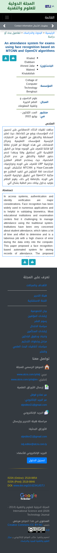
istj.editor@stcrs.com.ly (34, 444)
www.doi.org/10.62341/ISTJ (28, 485)
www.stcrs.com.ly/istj (28, 374)
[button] (52, 26)
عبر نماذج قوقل (38, 394)
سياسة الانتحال (38, 326)
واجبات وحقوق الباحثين (34, 336)
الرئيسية (50, 32)
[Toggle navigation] (7, 17)
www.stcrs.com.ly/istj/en (24, 379)
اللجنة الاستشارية (37, 300)
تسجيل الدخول (37, 460)
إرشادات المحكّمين (37, 331)
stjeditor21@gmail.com (34, 436)
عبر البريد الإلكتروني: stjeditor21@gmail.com (34, 402)
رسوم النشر (40, 321)
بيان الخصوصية (39, 311)
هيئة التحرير (40, 295)
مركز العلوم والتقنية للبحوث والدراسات (28, 539)
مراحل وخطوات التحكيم (34, 341)
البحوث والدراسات (32, 32)
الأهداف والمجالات (36, 285)
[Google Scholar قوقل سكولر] (28, 496)
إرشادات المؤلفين (37, 316)
